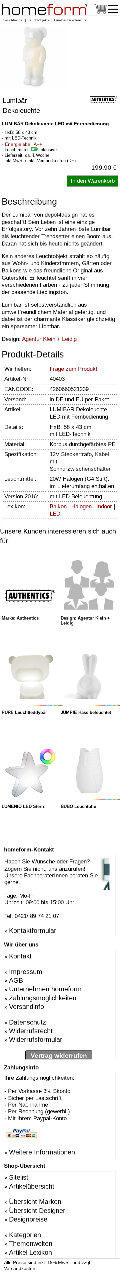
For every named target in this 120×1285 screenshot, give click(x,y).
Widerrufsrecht (31, 1031)
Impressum (25, 971)
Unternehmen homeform (45, 989)
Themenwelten (30, 1243)
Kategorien (25, 1234)
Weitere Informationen (42, 1152)
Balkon (58, 506)
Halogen (81, 506)
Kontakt (20, 956)
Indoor (104, 506)
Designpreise (28, 1219)
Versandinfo (26, 1006)
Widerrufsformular (35, 1039)
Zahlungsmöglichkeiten (42, 998)
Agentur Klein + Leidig (49, 339)
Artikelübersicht (31, 1186)
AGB (16, 980)
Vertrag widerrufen (59, 1055)
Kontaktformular (32, 930)
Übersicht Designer (37, 1210)
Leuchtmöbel (13, 20)
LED (55, 514)
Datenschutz (27, 1022)
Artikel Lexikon (30, 1252)
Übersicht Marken (35, 1201)
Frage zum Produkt (73, 369)
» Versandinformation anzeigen (76, 1268)
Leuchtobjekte (39, 20)
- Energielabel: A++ (22, 144)
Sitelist (18, 1177)
